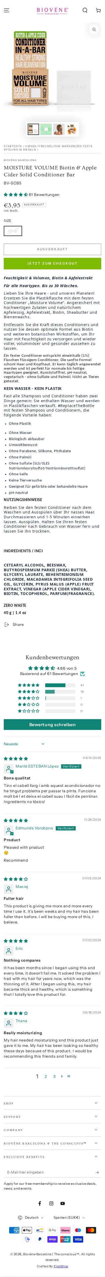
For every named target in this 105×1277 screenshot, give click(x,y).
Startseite (13, 146)
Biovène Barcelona (20, 160)
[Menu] (6, 10)
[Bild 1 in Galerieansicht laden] (33, 129)
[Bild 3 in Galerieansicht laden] (59, 129)
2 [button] (46, 1076)
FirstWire (61, 1266)
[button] (85, 10)
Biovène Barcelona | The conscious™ (51, 1254)
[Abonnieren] (98, 1172)
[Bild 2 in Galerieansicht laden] (46, 129)
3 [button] (54, 1076)
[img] (16, 758)
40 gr (13, 231)
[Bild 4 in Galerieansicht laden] (71, 129)
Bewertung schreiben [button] (52, 724)
